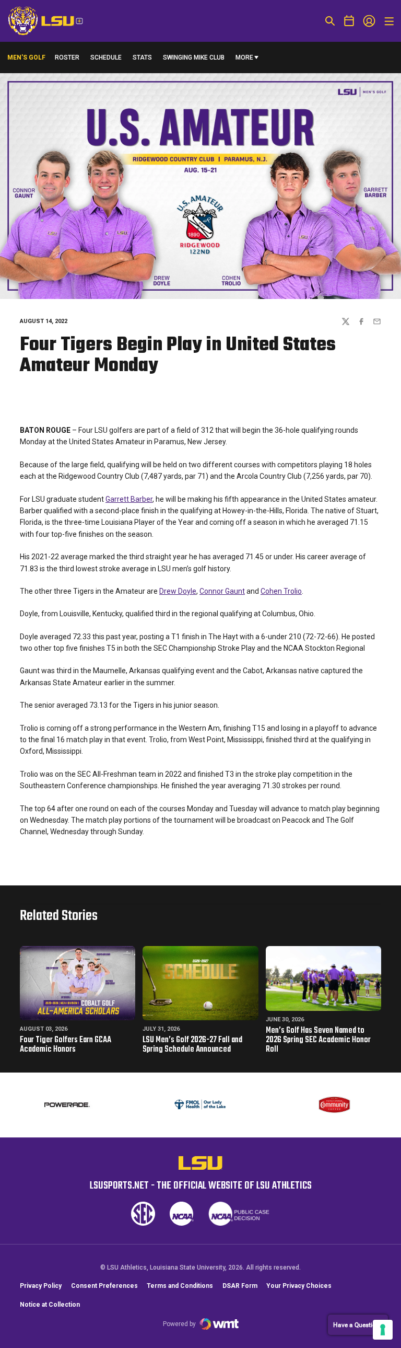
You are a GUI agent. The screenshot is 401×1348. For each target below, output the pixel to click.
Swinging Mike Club (194, 57)
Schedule (106, 57)
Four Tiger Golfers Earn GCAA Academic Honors (65, 1044)
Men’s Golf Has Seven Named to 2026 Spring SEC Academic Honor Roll (318, 1040)
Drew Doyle (177, 591)
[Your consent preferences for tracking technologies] (383, 1330)
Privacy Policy (41, 1285)
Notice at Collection (50, 1304)
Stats (142, 57)
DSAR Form (239, 1285)
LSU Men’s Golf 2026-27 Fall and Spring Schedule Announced (192, 1044)
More (244, 57)
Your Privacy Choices (299, 1285)
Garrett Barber (128, 499)
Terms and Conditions (180, 1285)
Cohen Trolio (281, 591)
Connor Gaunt (222, 591)
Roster (67, 57)
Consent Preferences (104, 1285)
